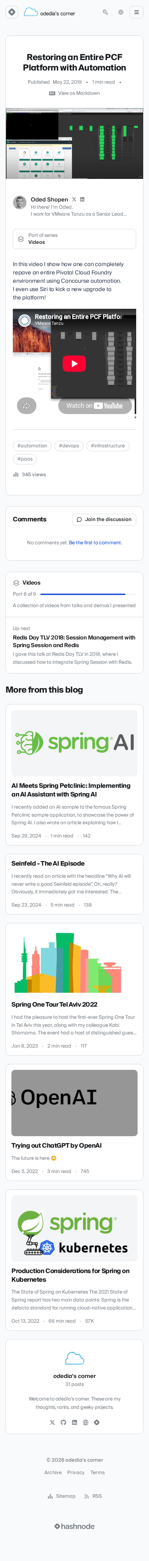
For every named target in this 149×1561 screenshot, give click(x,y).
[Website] (85, 1423)
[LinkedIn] (82, 199)
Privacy (76, 1473)
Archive (53, 1473)
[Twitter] (52, 1423)
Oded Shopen (49, 200)
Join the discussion (108, 519)
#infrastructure (108, 446)
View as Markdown (79, 93)
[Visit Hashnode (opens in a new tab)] (74, 1526)
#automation (32, 446)
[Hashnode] (96, 1423)
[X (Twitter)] (74, 199)
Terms (97, 1473)
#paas (25, 459)
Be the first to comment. (95, 543)
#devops (69, 446)
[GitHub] (63, 1423)
